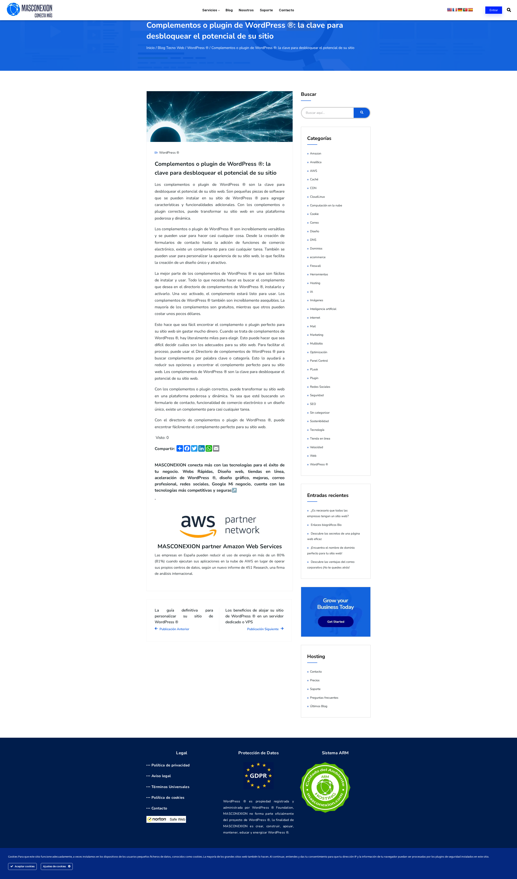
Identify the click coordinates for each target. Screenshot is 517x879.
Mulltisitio (316, 343)
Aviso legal (161, 775)
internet (315, 318)
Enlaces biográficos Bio (326, 525)
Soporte (266, 10)
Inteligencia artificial (323, 309)
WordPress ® (197, 47)
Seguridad (317, 395)
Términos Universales (170, 786)
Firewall (315, 266)
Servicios (209, 10)
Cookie (314, 214)
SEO (313, 404)
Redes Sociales (320, 387)
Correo (314, 223)
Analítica (316, 162)
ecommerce (318, 257)
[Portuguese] (465, 10)
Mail (313, 326)
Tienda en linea (320, 438)
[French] (454, 10)
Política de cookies (168, 797)
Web (313, 456)
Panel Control (319, 361)
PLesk (314, 369)
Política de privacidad (170, 765)
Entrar (494, 10)
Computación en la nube (326, 205)
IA (311, 292)
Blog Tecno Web (171, 47)
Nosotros (246, 10)
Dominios (316, 248)
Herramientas (319, 274)
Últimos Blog (318, 706)
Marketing (316, 335)
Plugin (314, 378)
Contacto (286, 10)
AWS (313, 171)
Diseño (314, 231)
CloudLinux (317, 197)
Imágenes (316, 300)
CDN (313, 188)
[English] (449, 10)
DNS (313, 240)
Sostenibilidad (319, 421)
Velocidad (316, 447)
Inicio (150, 47)
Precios (314, 680)
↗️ (234, 490)
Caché (314, 179)
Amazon (315, 153)
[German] (460, 10)
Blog (229, 10)
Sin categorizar (320, 413)
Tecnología (317, 430)
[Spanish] (470, 10)
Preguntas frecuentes (324, 698)
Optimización (318, 352)
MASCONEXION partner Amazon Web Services (220, 546)
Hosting (315, 283)
